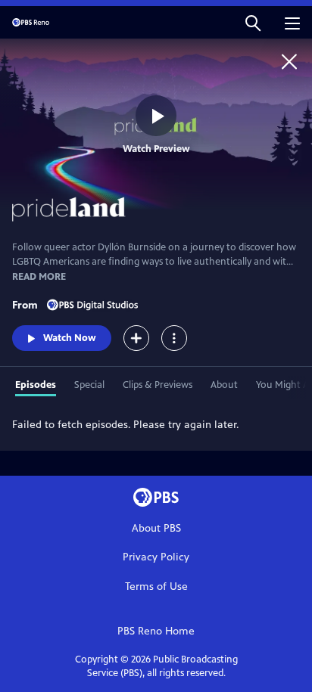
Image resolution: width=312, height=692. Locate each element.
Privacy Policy (156, 557)
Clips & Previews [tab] (157, 385)
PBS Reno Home (156, 631)
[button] (253, 22)
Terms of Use (156, 586)
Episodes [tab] (35, 385)
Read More (39, 277)
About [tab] (224, 385)
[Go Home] (289, 61)
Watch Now (69, 338)
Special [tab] (89, 385)
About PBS (156, 528)
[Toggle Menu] (174, 338)
